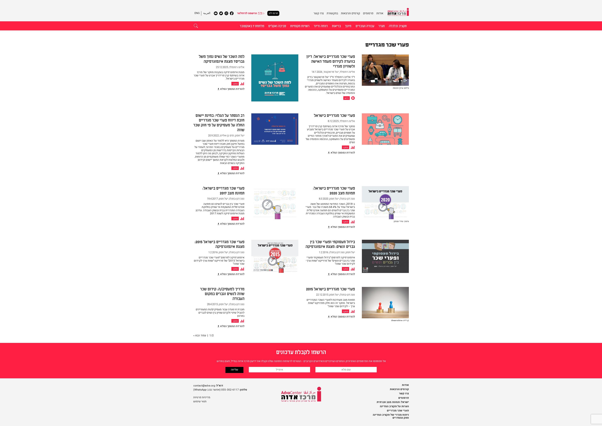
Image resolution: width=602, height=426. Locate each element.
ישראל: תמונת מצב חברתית (393, 402)
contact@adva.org (204, 386)
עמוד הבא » (199, 335)
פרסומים (368, 13)
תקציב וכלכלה (398, 25)
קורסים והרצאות (350, 13)
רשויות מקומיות (299, 25)
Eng (197, 13)
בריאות (336, 25)
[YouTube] (216, 13)
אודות (379, 13)
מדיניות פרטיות (201, 397)
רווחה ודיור (321, 25)
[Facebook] (232, 13)
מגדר (381, 25)
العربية (206, 13)
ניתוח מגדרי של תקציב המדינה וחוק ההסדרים (391, 416)
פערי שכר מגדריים (398, 411)
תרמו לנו (273, 13)
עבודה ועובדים (365, 25)
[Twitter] (221, 13)
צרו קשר (319, 13)
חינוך (348, 25)
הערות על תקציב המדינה (394, 406)
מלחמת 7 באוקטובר (252, 25)
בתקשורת (332, 13)
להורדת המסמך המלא (232, 89)
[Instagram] (226, 13)
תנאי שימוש (199, 401)
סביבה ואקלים (277, 25)
